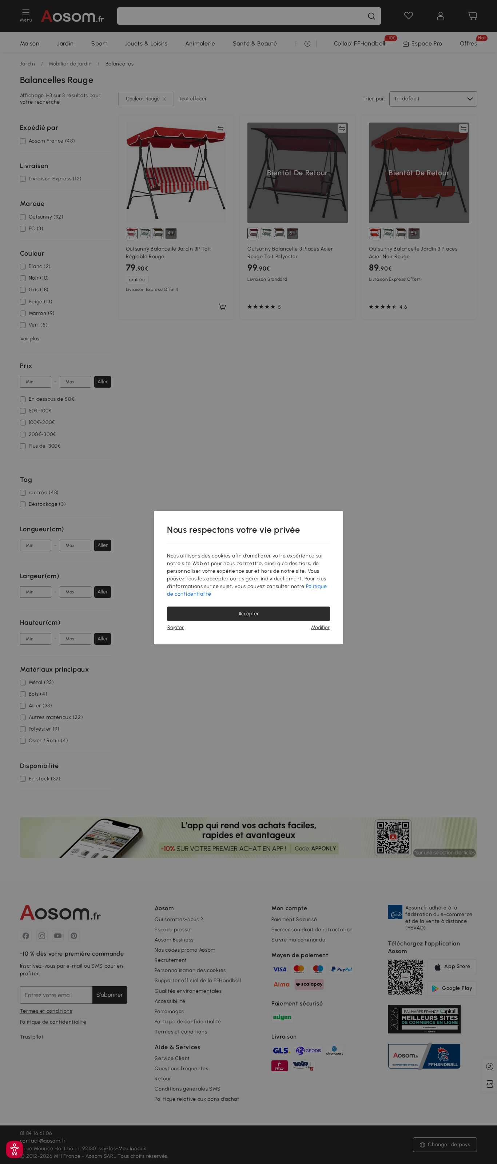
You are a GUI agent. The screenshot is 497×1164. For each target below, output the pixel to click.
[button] (14, 1149)
